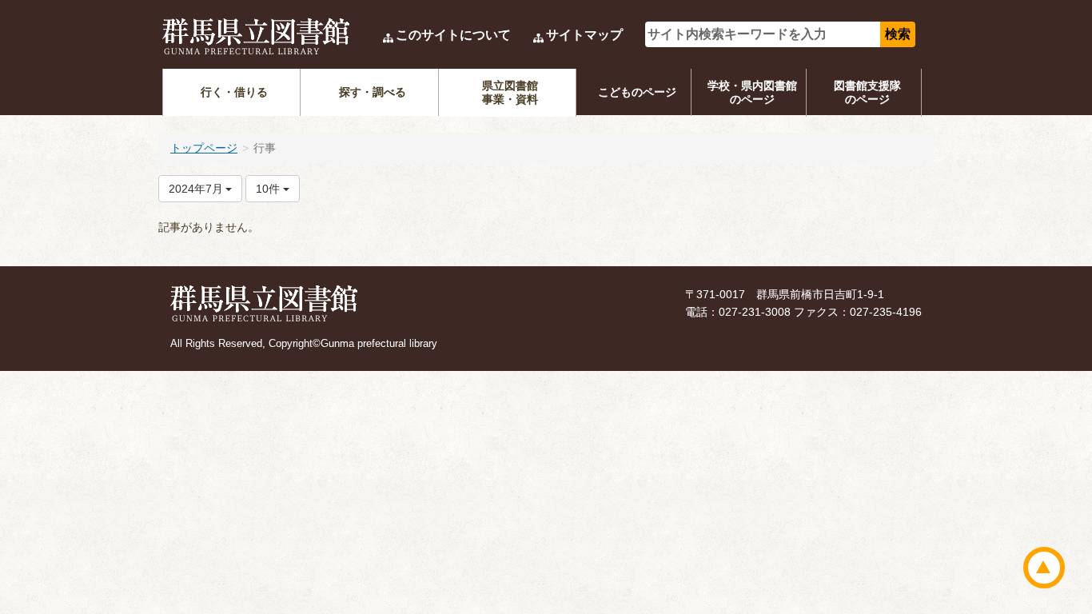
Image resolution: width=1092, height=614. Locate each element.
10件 (269, 188)
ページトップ (1044, 567)
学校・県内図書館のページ (752, 92)
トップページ (203, 148)
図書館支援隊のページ (867, 92)
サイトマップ (584, 35)
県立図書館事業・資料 (510, 92)
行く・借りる (234, 92)
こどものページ (637, 92)
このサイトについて (453, 35)
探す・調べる (372, 92)
